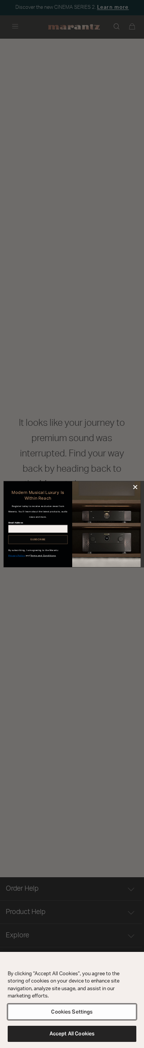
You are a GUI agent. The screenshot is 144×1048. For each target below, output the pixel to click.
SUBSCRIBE (37, 539)
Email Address (15, 522)
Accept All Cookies (72, 1033)
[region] (72, 1000)
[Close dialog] (135, 487)
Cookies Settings (72, 1012)
